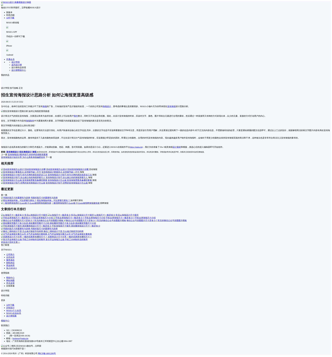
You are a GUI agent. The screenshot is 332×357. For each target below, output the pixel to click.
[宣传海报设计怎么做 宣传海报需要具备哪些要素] (24, 180)
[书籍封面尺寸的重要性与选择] (15, 198)
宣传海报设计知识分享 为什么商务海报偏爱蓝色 (23, 157)
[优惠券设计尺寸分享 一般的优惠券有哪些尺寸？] (24, 237)
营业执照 (10, 265)
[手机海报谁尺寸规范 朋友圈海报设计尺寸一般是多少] (26, 226)
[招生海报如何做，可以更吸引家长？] (18, 200)
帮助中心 (10, 278)
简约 (76, 116)
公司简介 (10, 254)
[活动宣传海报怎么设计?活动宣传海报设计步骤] (23, 169)
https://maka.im (136, 147)
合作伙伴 (10, 257)
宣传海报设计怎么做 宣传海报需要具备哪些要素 (70, 180)
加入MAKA (11, 268)
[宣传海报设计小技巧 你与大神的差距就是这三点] (24, 175)
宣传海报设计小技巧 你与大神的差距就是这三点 (70, 175)
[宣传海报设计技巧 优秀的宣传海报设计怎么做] (23, 183)
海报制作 (30, 121)
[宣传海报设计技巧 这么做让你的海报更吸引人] (23, 177)
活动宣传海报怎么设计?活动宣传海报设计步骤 (67, 169)
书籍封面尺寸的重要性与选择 (44, 198)
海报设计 (107, 106)
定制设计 (10, 308)
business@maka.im (20, 338)
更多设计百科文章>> (10, 242)
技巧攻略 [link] (14, 88)
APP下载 (10, 18)
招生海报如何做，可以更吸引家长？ (54, 200)
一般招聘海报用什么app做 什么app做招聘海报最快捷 (76, 203)
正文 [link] (21, 88)
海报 (45, 106)
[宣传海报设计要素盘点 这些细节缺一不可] (21, 172)
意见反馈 (10, 283)
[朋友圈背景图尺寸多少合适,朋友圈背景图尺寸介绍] (25, 223)
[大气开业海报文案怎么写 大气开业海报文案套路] (24, 234)
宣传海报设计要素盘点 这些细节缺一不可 (61, 172)
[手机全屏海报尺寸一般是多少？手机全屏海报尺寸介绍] (53, 218)
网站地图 (10, 280)
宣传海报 (171, 106)
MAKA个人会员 (13, 310)
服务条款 (10, 260)
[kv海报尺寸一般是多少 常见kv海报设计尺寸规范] (47, 215)
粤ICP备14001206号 (47, 353)
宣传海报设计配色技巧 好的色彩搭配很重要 (28, 154)
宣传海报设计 (12, 152)
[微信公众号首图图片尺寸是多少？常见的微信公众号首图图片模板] (63, 220)
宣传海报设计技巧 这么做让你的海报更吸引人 (67, 177)
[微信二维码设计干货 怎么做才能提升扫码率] (22, 231)
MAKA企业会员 (13, 313)
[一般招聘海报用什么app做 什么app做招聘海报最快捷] (26, 203)
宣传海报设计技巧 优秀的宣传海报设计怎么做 (67, 183)
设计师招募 (11, 316)
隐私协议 (10, 263)
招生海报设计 (25, 152)
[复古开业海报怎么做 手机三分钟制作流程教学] (23, 239)
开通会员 (10, 59)
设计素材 (177, 147)
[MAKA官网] (16, 2)
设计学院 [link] (5, 88)
